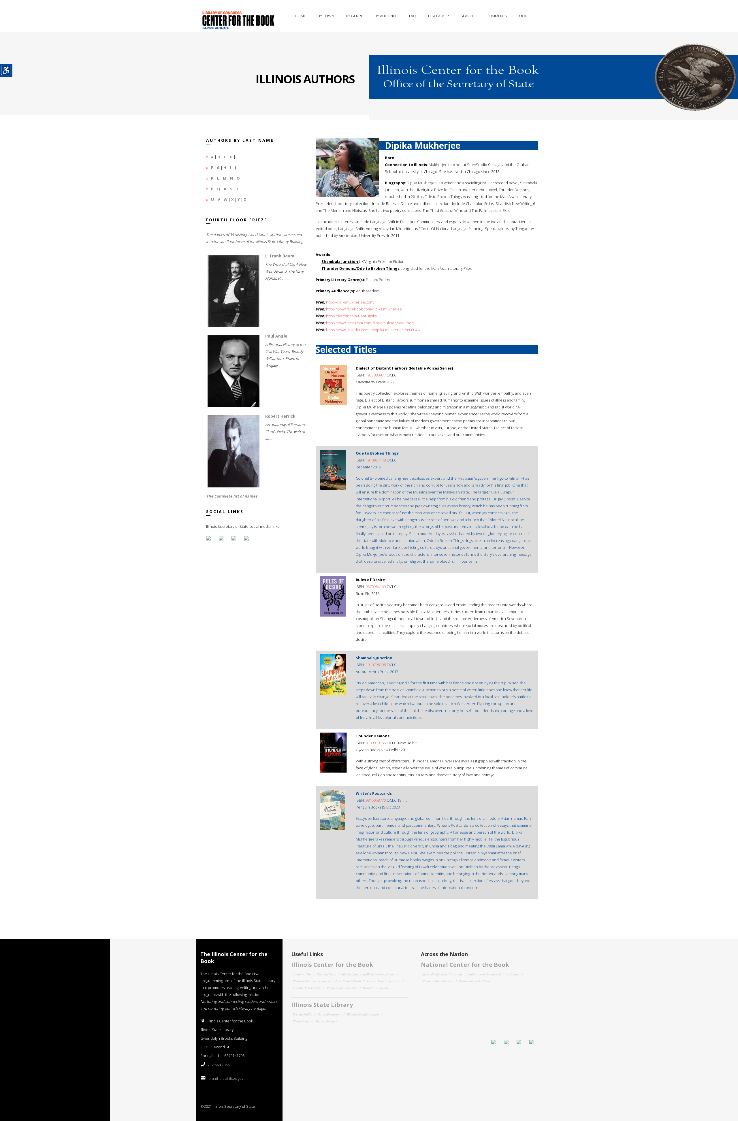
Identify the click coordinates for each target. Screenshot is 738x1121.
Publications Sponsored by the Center (494, 974)
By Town (326, 15)
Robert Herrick (280, 416)
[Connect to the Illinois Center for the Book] (553, 71)
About (297, 974)
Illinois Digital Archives (363, 1014)
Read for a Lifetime (376, 988)
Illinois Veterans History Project (315, 1021)
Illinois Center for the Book (332, 965)
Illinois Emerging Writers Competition (368, 974)
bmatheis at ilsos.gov (225, 1078)
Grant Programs (329, 1014)
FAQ (412, 15)
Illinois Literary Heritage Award (315, 981)
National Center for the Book (465, 965)
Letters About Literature (383, 981)
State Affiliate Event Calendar (442, 974)
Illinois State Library (322, 1005)
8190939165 (376, 742)
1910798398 (376, 664)
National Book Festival (341, 988)
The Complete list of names (231, 496)
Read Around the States (475, 981)
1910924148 (376, 460)
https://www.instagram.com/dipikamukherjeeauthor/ (370, 322)
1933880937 (376, 375)
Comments (496, 15)
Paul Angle (276, 336)
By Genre (354, 15)
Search (468, 15)
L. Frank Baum (279, 256)
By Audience (386, 15)
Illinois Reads (351, 981)
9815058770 (376, 800)
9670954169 (376, 586)
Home (300, 15)
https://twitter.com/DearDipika (351, 316)
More (524, 15)
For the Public (302, 1014)
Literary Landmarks (307, 988)
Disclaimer (438, 15)
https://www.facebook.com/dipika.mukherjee (364, 309)
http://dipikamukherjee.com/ (350, 302)
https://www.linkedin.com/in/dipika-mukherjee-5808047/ (373, 329)
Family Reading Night (321, 974)
